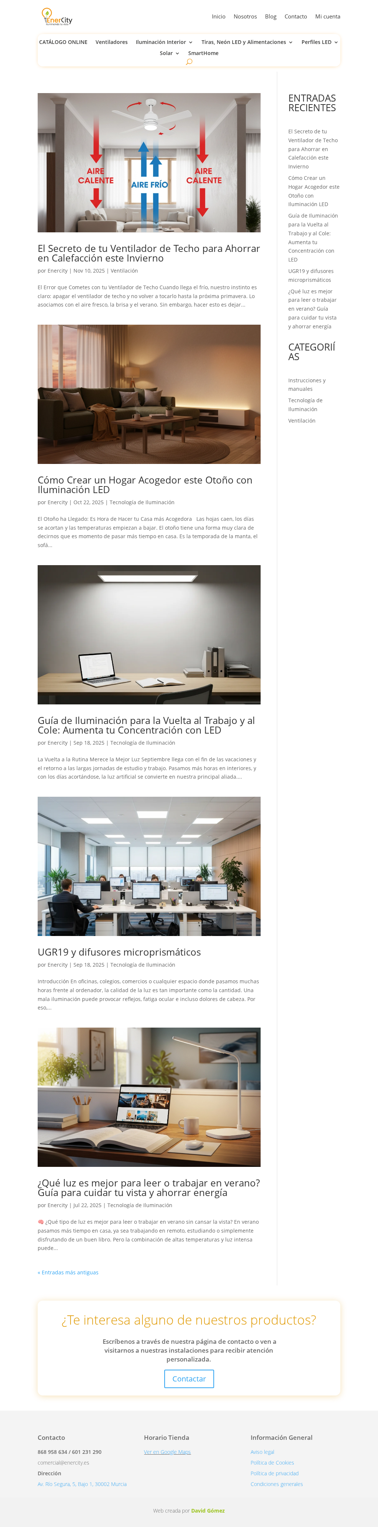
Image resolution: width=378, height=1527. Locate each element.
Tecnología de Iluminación (142, 502)
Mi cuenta (327, 16)
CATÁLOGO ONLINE (63, 42)
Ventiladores (112, 42)
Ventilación (124, 270)
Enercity (58, 270)
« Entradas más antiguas (68, 1272)
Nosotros (245, 16)
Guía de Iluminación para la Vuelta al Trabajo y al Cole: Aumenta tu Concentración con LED (146, 725)
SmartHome (203, 54)
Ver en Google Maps (167, 1451)
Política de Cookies (272, 1462)
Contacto (296, 16)
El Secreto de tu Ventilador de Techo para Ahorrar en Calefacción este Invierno (149, 253)
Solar (166, 54)
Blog (270, 16)
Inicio (219, 16)
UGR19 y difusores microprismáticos (119, 952)
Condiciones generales (277, 1483)
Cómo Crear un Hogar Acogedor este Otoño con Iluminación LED (145, 484)
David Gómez (208, 1510)
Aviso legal (262, 1451)
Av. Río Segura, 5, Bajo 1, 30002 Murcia (82, 1483)
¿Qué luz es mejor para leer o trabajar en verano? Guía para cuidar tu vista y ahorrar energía (149, 1187)
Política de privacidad (275, 1473)
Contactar (189, 1379)
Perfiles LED (316, 42)
